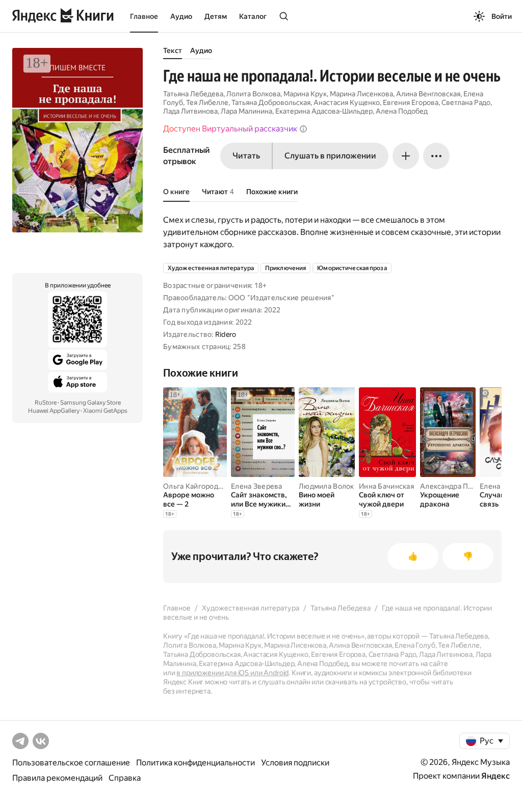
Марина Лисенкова (361, 94)
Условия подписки (295, 762)
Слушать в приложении (330, 156)
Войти (501, 16)
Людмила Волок (326, 486)
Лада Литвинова (190, 111)
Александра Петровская (462, 486)
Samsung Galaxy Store (90, 402)
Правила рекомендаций (57, 778)
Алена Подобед (402, 111)
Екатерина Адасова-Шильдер (324, 111)
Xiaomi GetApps (105, 410)
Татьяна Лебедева (193, 94)
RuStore (46, 402)
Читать (246, 156)
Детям (215, 16)
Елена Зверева (256, 486)
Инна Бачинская (386, 486)
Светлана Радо (465, 102)
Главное (144, 16)
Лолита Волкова (253, 94)
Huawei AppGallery (54, 410)
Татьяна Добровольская (270, 102)
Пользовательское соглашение (71, 762)
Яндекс (495, 776)
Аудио (181, 16)
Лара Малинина (246, 111)
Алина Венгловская (428, 94)
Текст (172, 50)
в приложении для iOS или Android (232, 673)
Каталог (253, 16)
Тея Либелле (207, 102)
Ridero (226, 334)
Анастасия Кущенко (347, 102)
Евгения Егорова (410, 102)
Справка (125, 778)
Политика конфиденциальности (195, 762)
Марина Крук (305, 94)
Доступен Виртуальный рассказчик (230, 129)
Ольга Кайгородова (196, 486)
